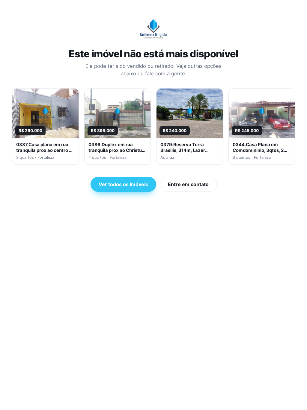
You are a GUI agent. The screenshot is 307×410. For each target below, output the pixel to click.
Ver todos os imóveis (123, 184)
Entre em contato (188, 184)
